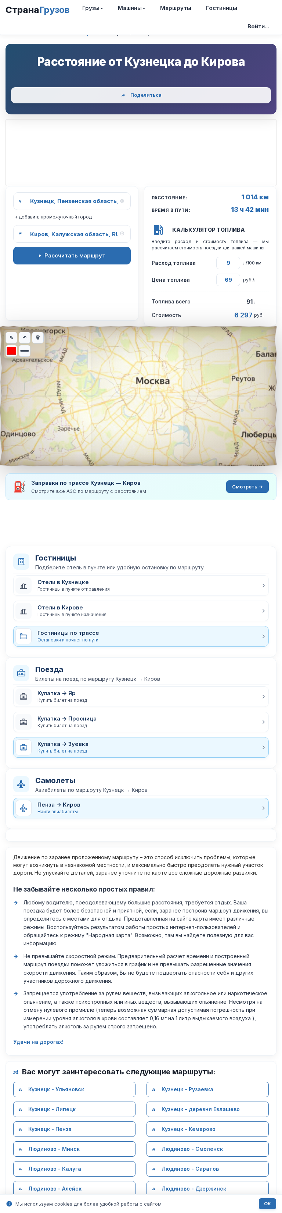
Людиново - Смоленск (192, 1149)
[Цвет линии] (11, 351)
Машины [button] (130, 7)
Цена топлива (171, 280)
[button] (141, 585)
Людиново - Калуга (54, 1169)
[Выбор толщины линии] (24, 351)
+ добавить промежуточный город (53, 217)
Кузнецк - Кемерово (189, 1129)
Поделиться (146, 95)
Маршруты (175, 7)
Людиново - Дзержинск (194, 1188)
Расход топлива (174, 263)
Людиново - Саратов (190, 1169)
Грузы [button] (91, 7)
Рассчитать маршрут (74, 255)
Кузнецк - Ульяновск (56, 1089)
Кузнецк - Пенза (50, 1129)
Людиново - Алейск (55, 1188)
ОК (267, 1203)
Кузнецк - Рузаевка (187, 1089)
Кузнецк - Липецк (52, 1109)
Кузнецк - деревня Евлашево (201, 1109)
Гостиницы (221, 7)
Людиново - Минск (54, 1149)
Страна (37, 9)
